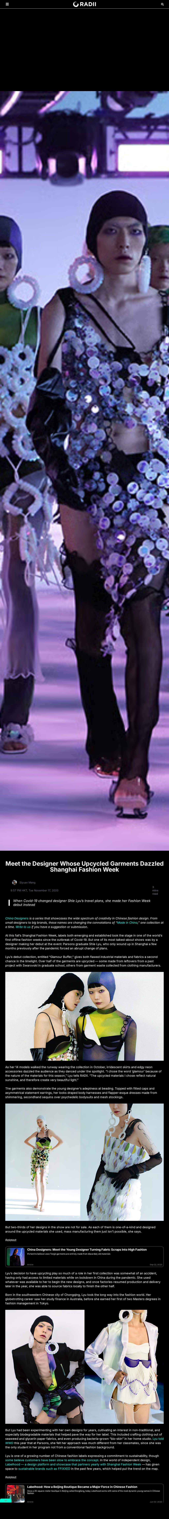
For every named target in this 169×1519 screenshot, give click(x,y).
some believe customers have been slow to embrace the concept (51, 1460)
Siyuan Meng (27, 882)
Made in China (127, 922)
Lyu (155, 1438)
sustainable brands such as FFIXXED (44, 1468)
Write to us (23, 927)
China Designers (17, 918)
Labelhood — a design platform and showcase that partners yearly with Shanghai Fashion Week (73, 1464)
